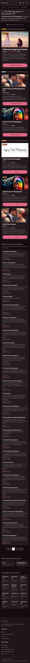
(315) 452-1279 (8, 228)
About (3, 632)
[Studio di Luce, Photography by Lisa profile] (15, 80)
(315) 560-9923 (8, 125)
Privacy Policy (5, 638)
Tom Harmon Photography (12, 122)
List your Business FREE (7, 634)
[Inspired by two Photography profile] (15, 183)
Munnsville (16, 7)
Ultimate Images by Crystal (15, 49)
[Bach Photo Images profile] (15, 215)
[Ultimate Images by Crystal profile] (15, 39)
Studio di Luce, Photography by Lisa (14, 90)
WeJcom (4, 3)
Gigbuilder (4, 645)
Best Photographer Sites (7, 649)
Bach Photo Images (9, 224)
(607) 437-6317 (8, 195)
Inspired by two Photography (12, 191)
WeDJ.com (3, 7)
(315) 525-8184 (8, 94)
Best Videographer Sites (7, 651)
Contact (3, 636)
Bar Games (4, 653)
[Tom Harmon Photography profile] (15, 113)
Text (19, 51)
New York (10, 7)
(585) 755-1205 (13, 51)
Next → (21, 549)
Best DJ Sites (4, 647)
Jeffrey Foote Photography (12, 159)
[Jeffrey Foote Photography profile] (15, 150)
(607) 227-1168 (8, 162)
